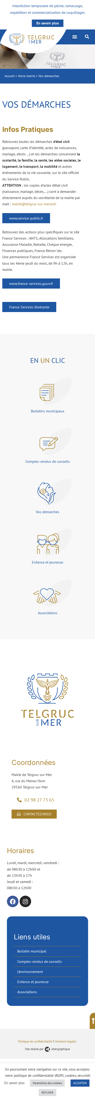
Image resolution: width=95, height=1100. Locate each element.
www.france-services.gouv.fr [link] (31, 283)
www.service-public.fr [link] (26, 218)
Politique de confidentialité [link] (35, 1041)
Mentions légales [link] (66, 1041)
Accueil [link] (10, 76)
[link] (33, 41)
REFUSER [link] (47, 1092)
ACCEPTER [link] (80, 1083)
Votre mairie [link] (26, 76)
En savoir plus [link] (47, 23)
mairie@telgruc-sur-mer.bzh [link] (34, 204)
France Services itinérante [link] (29, 307)
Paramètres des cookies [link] (47, 1083)
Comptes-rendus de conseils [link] (39, 961)
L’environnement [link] (30, 971)
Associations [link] (27, 992)
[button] (74, 37)
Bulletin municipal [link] (31, 951)
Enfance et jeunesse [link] (33, 981)
